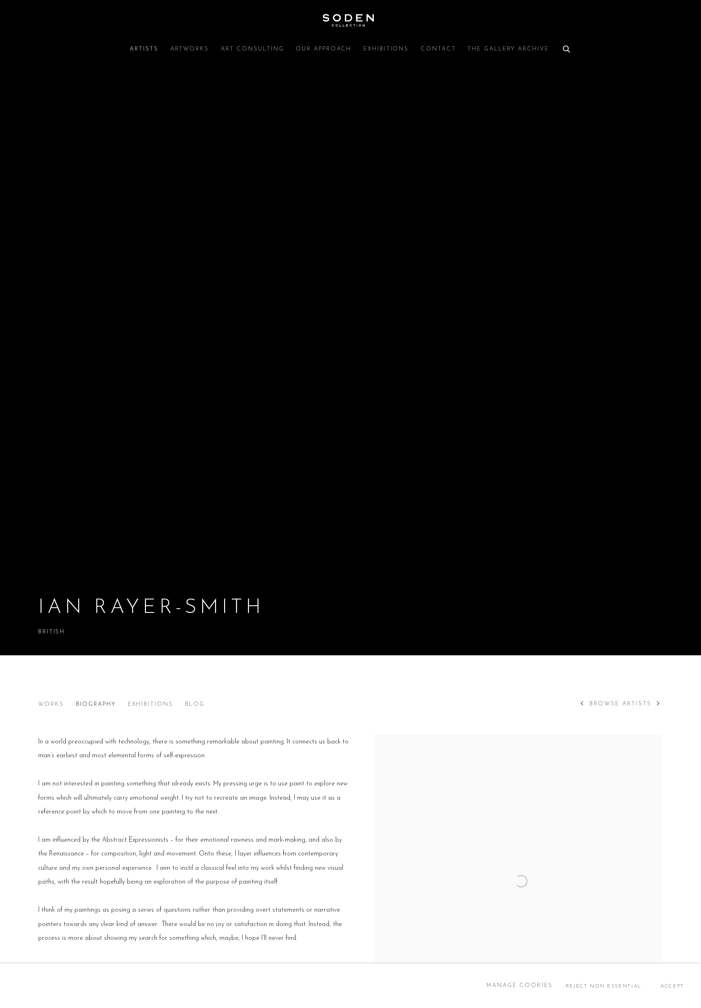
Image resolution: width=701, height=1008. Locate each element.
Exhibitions (386, 49)
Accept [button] (672, 985)
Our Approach (323, 49)
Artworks (189, 49)
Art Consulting (252, 49)
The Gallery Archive (507, 49)
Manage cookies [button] (519, 985)
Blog (195, 704)
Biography (96, 704)
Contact (438, 49)
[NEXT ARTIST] (658, 704)
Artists (144, 49)
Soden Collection (350, 20)
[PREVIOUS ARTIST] (582, 704)
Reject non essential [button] (603, 985)
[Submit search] (567, 47)
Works (51, 704)
